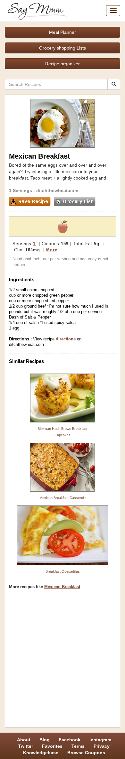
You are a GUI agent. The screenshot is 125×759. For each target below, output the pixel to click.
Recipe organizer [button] (62, 63)
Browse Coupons (86, 752)
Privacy (102, 746)
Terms (78, 746)
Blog (44, 739)
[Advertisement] (62, 661)
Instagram (100, 739)
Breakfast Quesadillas (63, 571)
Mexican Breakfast (62, 586)
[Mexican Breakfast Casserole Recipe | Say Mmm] (62, 467)
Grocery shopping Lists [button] (62, 48)
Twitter (25, 746)
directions (66, 339)
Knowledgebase (40, 752)
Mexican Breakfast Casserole (62, 498)
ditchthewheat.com (57, 190)
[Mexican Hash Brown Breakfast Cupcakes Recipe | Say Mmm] (62, 398)
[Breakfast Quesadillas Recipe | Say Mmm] (62, 535)
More (51, 249)
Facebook (69, 739)
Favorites (52, 746)
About (23, 739)
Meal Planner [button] (62, 32)
